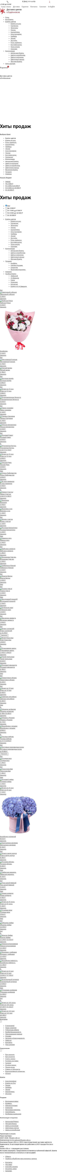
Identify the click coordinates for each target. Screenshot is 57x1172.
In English (51, 7)
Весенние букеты (11, 170)
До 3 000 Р (9, 184)
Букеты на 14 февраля (19, 286)
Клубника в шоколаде (13, 1114)
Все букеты (9, 19)
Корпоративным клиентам (15, 1071)
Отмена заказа (10, 1065)
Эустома (8, 1094)
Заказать (3, 299)
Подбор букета (10, 274)
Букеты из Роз (10, 1083)
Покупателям (5, 1048)
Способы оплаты (11, 1167)
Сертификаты (10, 1112)
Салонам (43, 7)
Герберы (14, 36)
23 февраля (15, 278)
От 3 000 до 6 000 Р (12, 186)
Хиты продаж (10, 64)
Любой (7, 181)
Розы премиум (16, 42)
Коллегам (14, 284)
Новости (8, 1040)
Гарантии (25, 7)
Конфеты (14, 263)
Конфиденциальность (13, 1032)
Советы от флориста (12, 1069)
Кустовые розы (16, 45)
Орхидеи (14, 49)
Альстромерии (16, 34)
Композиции (10, 51)
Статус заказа (6, 7)
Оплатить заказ (11, 1169)
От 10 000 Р (9, 190)
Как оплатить (10, 1057)
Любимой (14, 276)
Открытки (14, 267)
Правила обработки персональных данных (21, 1159)
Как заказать (9, 1054)
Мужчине (14, 282)
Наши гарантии (10, 1028)
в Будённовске (13, 12)
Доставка (16, 7)
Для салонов (10, 1044)
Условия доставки (11, 1061)
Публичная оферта (12, 1030)
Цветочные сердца (17, 59)
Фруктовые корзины (18, 270)
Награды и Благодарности (15, 1038)
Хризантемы (15, 32)
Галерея (8, 1063)
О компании (9, 1026)
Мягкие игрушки (17, 265)
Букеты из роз (16, 24)
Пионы (13, 30)
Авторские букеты (17, 53)
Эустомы (14, 40)
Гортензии (14, 26)
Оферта (8, 1156)
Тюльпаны (14, 28)
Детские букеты (16, 61)
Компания (3, 1019)
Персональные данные (13, 1034)
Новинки (8, 174)
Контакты (33, 7)
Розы (7, 17)
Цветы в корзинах (17, 57)
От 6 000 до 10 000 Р (13, 188)
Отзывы (8, 1036)
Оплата (8, 1073)
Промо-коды (10, 1067)
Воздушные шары (11, 1101)
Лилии (13, 38)
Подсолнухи (15, 47)
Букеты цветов (10, 21)
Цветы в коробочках (18, 55)
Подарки (8, 172)
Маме (13, 280)
